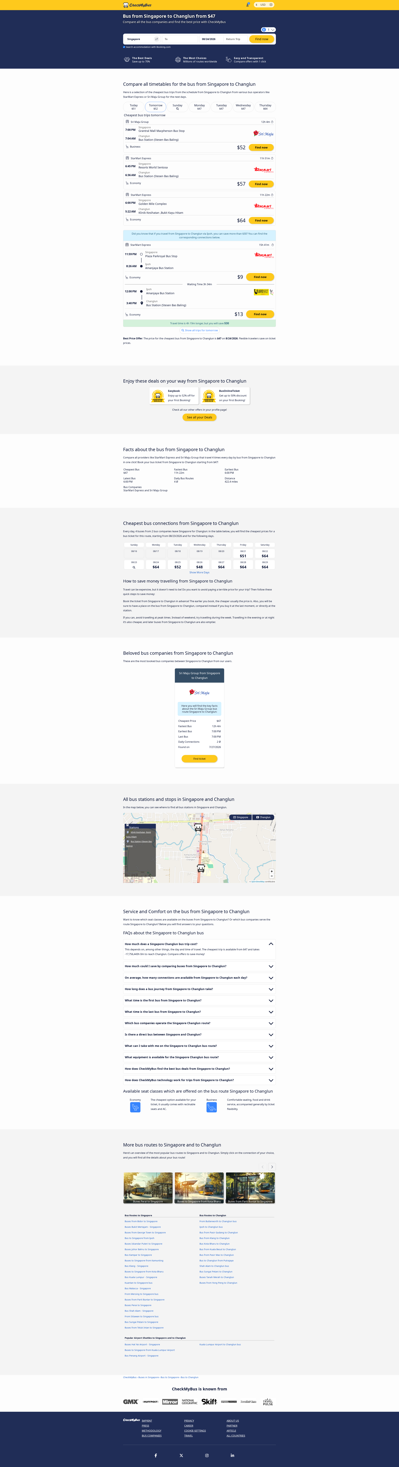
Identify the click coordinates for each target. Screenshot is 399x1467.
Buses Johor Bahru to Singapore (142, 1249)
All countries (236, 1435)
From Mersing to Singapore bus (141, 1293)
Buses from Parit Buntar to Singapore (144, 1299)
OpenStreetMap (258, 881)
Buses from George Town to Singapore (145, 1232)
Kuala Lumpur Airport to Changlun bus (220, 1344)
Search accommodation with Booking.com (148, 46)
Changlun (264, 817)
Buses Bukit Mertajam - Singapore (143, 1226)
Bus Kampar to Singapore (138, 1254)
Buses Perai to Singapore (138, 1305)
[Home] (137, 5)
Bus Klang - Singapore (136, 1265)
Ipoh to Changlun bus (211, 1226)
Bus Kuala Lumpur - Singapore (141, 1277)
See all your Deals (199, 417)
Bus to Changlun (189, 1377)
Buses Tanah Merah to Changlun (217, 1277)
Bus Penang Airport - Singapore (141, 1355)
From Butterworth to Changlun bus (218, 1221)
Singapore (242, 817)
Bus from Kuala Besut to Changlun (218, 1249)
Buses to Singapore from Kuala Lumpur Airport (150, 1350)
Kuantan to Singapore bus (138, 1282)
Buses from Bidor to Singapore (141, 1221)
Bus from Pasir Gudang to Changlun (219, 1232)
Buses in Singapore (148, 1377)
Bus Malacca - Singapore (138, 1288)
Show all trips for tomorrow (201, 330)
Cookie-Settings (195, 1430)
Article (231, 1430)
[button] (200, 868)
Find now (261, 147)
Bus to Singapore (170, 1377)
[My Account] (247, 4)
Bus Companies (152, 1435)
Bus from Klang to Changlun (215, 1238)
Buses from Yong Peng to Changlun (218, 1282)
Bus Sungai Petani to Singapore (141, 1322)
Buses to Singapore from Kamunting (144, 1260)
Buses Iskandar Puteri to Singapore (143, 1243)
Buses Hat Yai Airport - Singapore (142, 1344)
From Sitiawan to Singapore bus (142, 1316)
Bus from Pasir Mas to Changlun (217, 1254)
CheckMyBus (130, 1377)
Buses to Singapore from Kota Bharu (144, 1271)
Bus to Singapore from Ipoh (139, 1238)
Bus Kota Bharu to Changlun (215, 1243)
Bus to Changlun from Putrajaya (216, 1260)
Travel (188, 1435)
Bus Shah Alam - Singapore (139, 1310)
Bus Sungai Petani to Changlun (216, 1271)
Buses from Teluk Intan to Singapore (144, 1327)
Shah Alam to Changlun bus (214, 1265)
